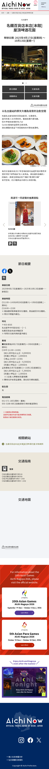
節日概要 (13, 89)
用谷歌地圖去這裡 (40, 105)
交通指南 (36, 89)
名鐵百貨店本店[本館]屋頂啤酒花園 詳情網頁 (24, 444)
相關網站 (13, 96)
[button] (3, 66)
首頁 (2, 13)
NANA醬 (11, 229)
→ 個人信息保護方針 (14, 757)
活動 (8, 13)
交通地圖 (36, 96)
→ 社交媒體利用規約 (14, 760)
